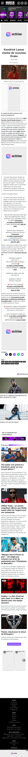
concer (16, 363)
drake (6, 361)
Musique (13, 20)
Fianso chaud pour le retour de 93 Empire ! (13, 633)
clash (10, 361)
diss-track (7, 363)
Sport (20, 20)
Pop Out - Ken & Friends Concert (11, 120)
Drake (18, 131)
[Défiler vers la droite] (23, 660)
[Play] (2, 14)
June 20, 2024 (15, 242)
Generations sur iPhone (14, 727)
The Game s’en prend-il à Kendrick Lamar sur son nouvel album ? (12, 467)
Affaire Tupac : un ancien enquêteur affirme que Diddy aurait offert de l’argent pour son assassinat (14, 509)
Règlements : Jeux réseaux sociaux (14, 734)
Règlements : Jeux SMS (14, 736)
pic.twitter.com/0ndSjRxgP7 (15, 222)
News (6, 20)
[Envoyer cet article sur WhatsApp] (18, 355)
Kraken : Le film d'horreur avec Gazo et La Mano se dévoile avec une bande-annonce (12, 599)
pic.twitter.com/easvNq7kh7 (15, 236)
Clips (14, 744)
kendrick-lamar (15, 361)
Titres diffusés (14, 708)
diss (3, 363)
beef (24, 361)
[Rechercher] (22, 3)
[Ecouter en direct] (18, 3)
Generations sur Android (14, 729)
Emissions (14, 702)
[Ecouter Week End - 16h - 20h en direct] (14, 438)
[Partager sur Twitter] (10, 355)
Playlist (14, 706)
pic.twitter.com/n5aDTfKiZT (18, 316)
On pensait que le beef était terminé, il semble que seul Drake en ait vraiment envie (13, 299)
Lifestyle (14, 720)
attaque (12, 363)
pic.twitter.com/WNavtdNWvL (15, 265)
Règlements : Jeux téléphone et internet (14, 738)
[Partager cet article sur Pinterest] (14, 355)
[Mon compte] (25, 3)
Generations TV (14, 743)
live (21, 361)
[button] (8, 660)
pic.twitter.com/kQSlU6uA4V (15, 286)
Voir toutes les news (14, 644)
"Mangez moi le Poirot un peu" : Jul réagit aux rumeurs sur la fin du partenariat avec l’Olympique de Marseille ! (14, 559)
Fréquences (14, 709)
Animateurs (14, 704)
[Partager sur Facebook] (6, 355)
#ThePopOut (18, 220)
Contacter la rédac (14, 722)
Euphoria (21, 135)
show (24, 118)
